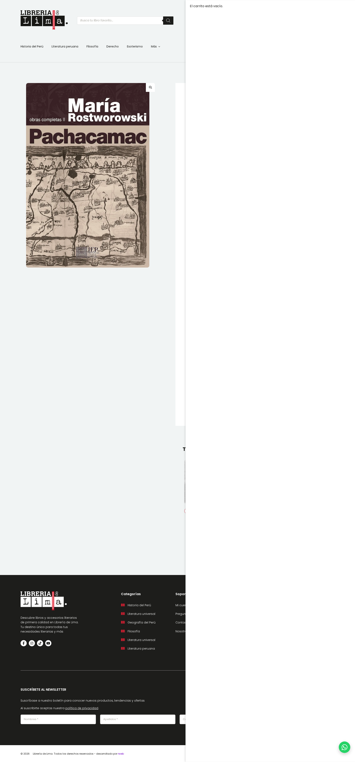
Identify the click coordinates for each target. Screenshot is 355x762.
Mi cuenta (182, 605)
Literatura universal (141, 614)
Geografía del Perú (142, 622)
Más (154, 46)
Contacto (182, 622)
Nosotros (182, 631)
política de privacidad (81, 708)
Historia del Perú (32, 46)
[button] (150, 87)
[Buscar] (168, 20)
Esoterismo (135, 46)
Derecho (112, 46)
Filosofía (92, 46)
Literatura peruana (65, 46)
